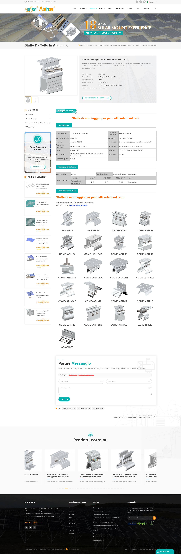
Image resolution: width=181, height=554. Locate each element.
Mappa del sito (133, 549)
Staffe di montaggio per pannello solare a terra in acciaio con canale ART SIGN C (42, 277)
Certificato (72, 527)
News (101, 8)
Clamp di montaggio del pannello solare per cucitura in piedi (42, 313)
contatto (146, 8)
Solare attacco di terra (99, 540)
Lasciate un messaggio (164, 552)
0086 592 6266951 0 (32, 1)
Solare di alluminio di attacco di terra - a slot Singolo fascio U (41, 259)
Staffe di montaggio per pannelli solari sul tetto (81, 375)
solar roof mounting (84, 408)
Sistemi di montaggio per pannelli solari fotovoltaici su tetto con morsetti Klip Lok (106, 476)
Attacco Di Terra (31, 119)
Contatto (71, 533)
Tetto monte (29, 115)
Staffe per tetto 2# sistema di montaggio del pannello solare (39, 476)
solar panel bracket (69, 408)
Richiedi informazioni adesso (96, 98)
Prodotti (92, 8)
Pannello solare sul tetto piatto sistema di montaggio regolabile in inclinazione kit (42, 241)
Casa (74, 8)
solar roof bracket (98, 408)
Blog (126, 549)
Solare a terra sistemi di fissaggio (102, 537)
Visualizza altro (42, 193)
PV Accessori (29, 127)
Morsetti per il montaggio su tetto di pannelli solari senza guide (139, 476)
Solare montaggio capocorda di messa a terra (105, 525)
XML (140, 549)
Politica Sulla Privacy (149, 549)
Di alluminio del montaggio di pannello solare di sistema (106, 518)
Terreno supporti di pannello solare (102, 534)
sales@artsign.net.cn (50, 1)
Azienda (83, 8)
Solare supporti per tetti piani (101, 508)
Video (109, 8)
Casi (137, 8)
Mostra (129, 8)
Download (119, 8)
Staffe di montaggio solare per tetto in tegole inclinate (42, 204)
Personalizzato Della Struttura (36, 123)
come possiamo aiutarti (38, 148)
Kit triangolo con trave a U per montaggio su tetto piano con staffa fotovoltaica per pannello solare (42, 186)
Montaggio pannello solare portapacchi (103, 522)
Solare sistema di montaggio (101, 514)
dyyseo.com (62, 549)
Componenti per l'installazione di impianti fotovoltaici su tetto (73, 476)
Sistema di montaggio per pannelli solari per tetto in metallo (41, 223)
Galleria (71, 530)
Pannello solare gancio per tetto (101, 511)
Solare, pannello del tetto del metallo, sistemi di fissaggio (106, 529)
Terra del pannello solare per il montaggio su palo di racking (42, 295)
